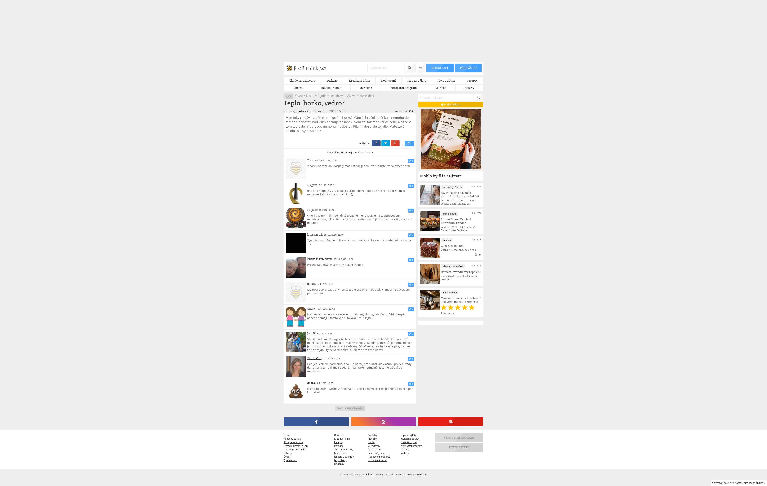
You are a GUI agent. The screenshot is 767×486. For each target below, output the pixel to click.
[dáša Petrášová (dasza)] (296, 391)
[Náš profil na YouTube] (450, 421)
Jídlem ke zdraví (332, 96)
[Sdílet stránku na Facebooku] (376, 143)
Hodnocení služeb (377, 460)
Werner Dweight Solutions (412, 474)
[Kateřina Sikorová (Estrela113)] (296, 366)
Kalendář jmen (376, 453)
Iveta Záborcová (309, 111)
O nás (287, 435)
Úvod (299, 96)
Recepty (338, 442)
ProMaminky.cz (365, 474)
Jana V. (312, 308)
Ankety (405, 453)
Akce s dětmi (375, 449)
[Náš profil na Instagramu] (383, 421)
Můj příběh (340, 453)
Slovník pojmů (409, 442)
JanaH (311, 333)
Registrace (440, 68)
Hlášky (371, 442)
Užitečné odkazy (410, 438)
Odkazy (288, 453)
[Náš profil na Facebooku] (316, 421)
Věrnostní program (411, 445)
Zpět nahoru (290, 460)
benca (311, 284)
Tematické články (343, 449)
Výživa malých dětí (360, 96)
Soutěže (405, 449)
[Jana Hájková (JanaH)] (296, 342)
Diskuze (312, 96)
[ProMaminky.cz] (307, 68)
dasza (311, 383)
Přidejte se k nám (293, 442)
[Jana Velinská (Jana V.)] (296, 317)
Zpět (288, 96)
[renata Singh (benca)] (296, 292)
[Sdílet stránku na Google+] (395, 143)
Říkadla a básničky (344, 456)
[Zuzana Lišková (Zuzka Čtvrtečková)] (296, 267)
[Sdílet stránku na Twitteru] (386, 143)
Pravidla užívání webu (296, 445)
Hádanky (339, 463)
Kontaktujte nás (292, 438)
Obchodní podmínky (295, 449)
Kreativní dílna (342, 438)
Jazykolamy (340, 460)
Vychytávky (374, 445)
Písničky (372, 438)
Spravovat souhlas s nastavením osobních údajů (738, 482)
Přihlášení (468, 68)
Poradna (339, 445)
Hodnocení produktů (379, 456)
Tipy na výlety (408, 435)
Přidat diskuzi (452, 104)
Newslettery (459, 447)
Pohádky (372, 435)
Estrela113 (314, 358)
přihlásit (368, 152)
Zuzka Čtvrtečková (320, 259)
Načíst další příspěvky (350, 408)
